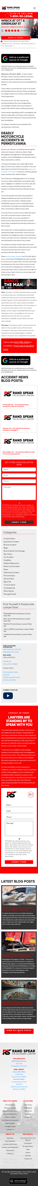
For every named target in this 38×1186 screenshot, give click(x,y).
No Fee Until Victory (10, 1144)
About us (10, 1134)
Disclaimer (13, 1173)
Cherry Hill (28, 1111)
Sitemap (28, 1155)
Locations (28, 1101)
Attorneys (10, 1138)
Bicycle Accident (10, 545)
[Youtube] (25, 1095)
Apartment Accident (11, 542)
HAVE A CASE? (16, 38)
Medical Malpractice (11, 563)
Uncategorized (9, 588)
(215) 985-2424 (21, 342)
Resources (28, 1134)
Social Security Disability (10, 1120)
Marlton (28, 1114)
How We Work (10, 1141)
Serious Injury (9, 579)
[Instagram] (20, 1095)
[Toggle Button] (34, 8)
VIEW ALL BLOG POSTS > (19, 1031)
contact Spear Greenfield (14, 256)
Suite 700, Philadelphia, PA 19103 (19, 1063)
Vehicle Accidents (10, 1108)
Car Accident (9, 557)
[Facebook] (11, 1095)
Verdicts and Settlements (10, 1147)
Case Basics (28, 1143)
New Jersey (28, 1105)
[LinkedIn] (16, 1095)
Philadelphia (28, 1108)
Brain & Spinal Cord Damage (14, 551)
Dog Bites (7, 560)
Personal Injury (9, 575)
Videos (28, 1152)
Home (1, 41)
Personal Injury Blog (10, 41)
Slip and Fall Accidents (10, 1111)
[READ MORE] (19, 895)
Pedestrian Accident (11, 572)
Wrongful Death (10, 594)
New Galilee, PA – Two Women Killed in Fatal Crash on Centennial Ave (18, 453)
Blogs (6, 548)
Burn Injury (8, 554)
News (6, 569)
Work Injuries (9, 591)
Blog (28, 1149)
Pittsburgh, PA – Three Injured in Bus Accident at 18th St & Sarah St (16, 405)
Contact (14, 772)
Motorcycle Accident (12, 566)
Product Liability (10, 1117)
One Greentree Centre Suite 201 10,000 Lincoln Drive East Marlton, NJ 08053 (19, 1084)
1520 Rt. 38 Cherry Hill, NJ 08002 (19, 1074)
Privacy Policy (23, 1173)
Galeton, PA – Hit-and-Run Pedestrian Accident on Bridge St (16, 429)
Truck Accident (9, 585)
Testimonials (10, 1150)
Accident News (24, 41)
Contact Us (10, 1129)
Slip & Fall (7, 582)
